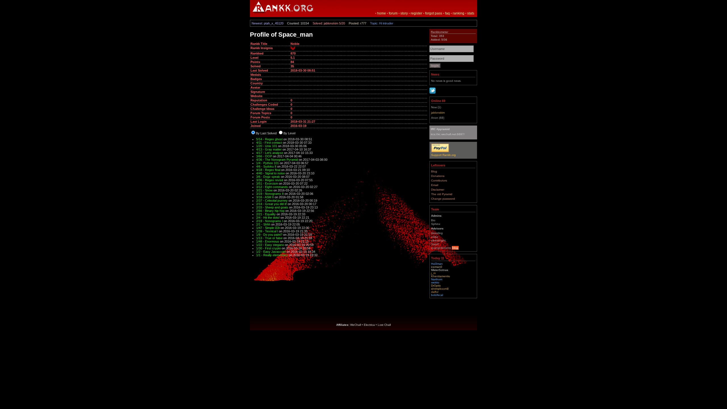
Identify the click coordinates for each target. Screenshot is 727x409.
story (404, 13)
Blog (434, 171)
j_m (433, 273)
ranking (458, 13)
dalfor (434, 291)
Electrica (369, 324)
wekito (435, 282)
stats (470, 13)
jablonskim (438, 112)
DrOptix (436, 285)
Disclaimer (437, 189)
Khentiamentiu (440, 276)
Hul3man (437, 263)
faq (447, 13)
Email (434, 185)
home (381, 13)
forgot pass (433, 13)
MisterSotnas (439, 270)
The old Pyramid (441, 194)
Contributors (439, 180)
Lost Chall (384, 324)
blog (455, 247)
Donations (437, 176)
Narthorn (436, 279)
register (416, 13)
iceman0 (436, 266)
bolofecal (437, 295)
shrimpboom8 (440, 288)
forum (393, 13)
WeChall (355, 324)
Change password (443, 198)
